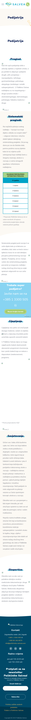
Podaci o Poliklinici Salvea (13, 710)
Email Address (15, 684)
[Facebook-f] (10, 648)
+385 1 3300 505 (14, 637)
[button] (15, 311)
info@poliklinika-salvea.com (15, 643)
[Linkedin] (20, 648)
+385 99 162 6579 (15, 640)
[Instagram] (15, 648)
